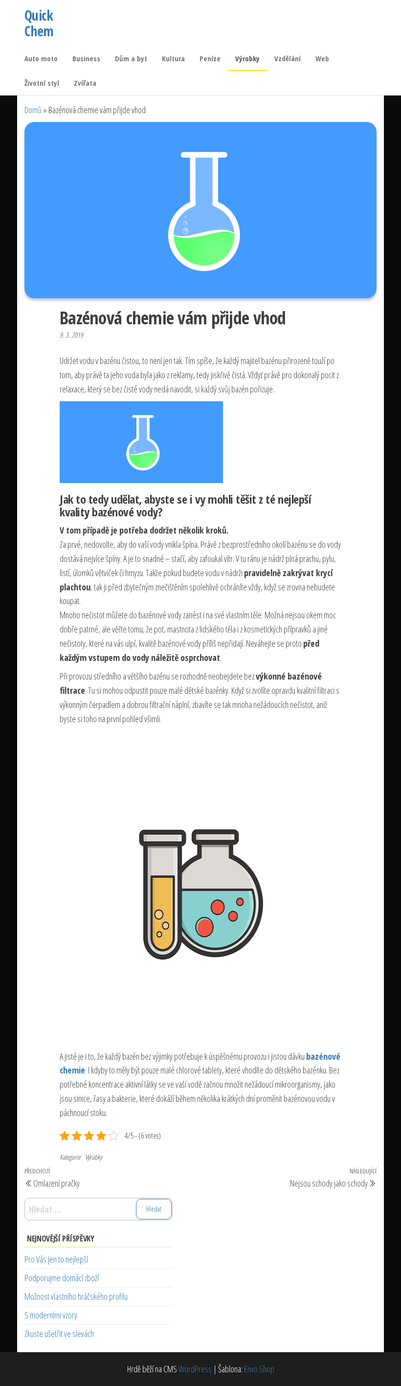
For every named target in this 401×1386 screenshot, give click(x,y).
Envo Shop (259, 1369)
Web (322, 58)
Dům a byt (131, 58)
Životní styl (41, 83)
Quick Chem (39, 23)
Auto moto (41, 58)
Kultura (173, 58)
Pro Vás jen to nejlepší (56, 1259)
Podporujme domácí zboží (61, 1278)
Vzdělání (287, 58)
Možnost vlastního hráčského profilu (76, 1296)
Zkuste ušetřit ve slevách (59, 1333)
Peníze (210, 58)
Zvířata (85, 83)
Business (86, 58)
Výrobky (247, 58)
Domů (33, 110)
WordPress (195, 1369)
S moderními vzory (50, 1315)
